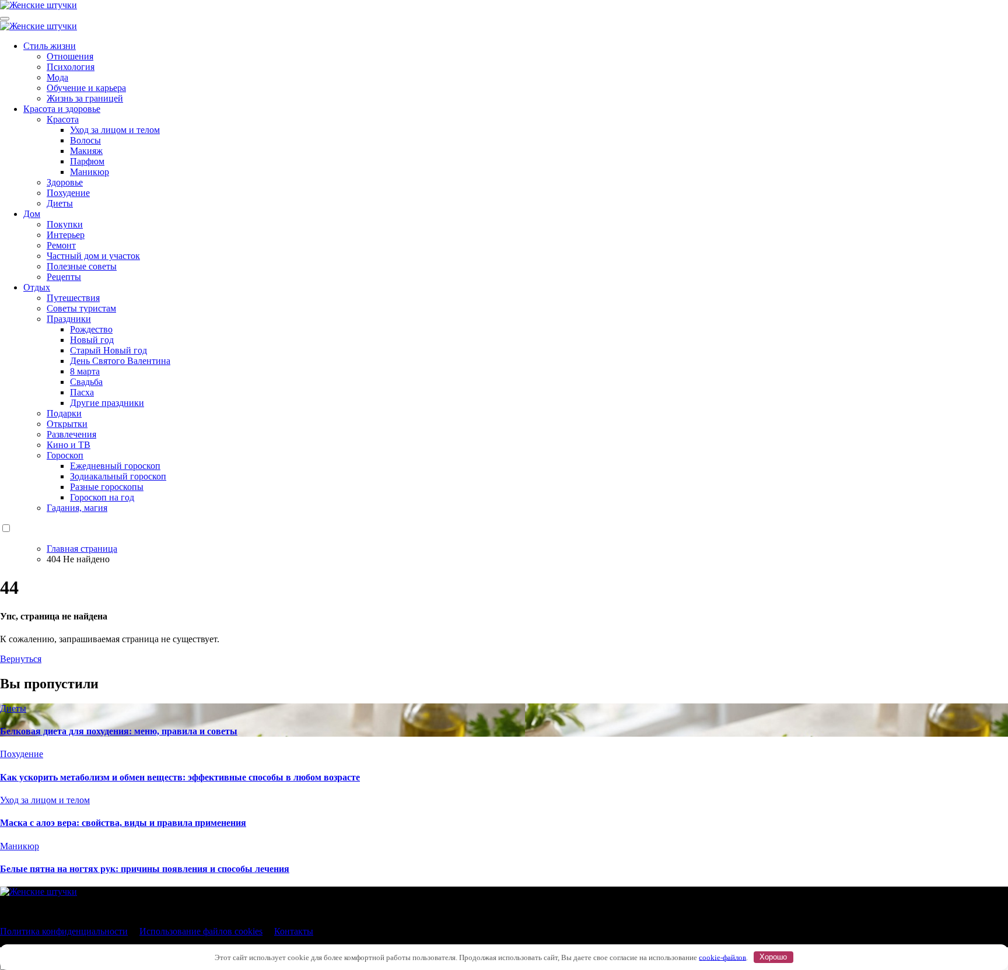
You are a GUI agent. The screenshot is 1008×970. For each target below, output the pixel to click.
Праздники (69, 319)
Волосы (85, 140)
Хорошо (773, 957)
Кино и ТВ (68, 445)
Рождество (91, 329)
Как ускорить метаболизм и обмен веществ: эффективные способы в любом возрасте (180, 777)
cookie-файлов (722, 957)
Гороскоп (65, 455)
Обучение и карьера (86, 88)
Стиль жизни (49, 46)
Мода (57, 77)
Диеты (60, 203)
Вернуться (20, 659)
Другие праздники (107, 403)
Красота (63, 119)
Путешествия (73, 298)
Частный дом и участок (93, 256)
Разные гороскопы (107, 487)
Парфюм (87, 161)
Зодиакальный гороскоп (118, 476)
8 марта (85, 371)
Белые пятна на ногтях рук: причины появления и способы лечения (144, 869)
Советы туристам (81, 308)
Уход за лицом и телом (115, 130)
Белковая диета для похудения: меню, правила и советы (118, 731)
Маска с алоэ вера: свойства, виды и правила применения (123, 823)
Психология (70, 67)
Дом (31, 214)
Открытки (67, 424)
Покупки (65, 224)
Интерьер (66, 235)
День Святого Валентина (120, 361)
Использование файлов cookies (200, 931)
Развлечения (71, 434)
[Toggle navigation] (4, 18)
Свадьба (86, 382)
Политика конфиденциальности (64, 931)
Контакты (293, 931)
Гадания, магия (77, 508)
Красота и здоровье (61, 109)
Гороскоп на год (102, 497)
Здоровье (65, 182)
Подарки (64, 413)
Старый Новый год (108, 350)
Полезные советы (82, 266)
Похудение (68, 193)
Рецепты (64, 277)
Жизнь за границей (85, 98)
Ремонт (61, 245)
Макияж (86, 151)
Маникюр (89, 172)
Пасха (82, 392)
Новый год (92, 340)
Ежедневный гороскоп (115, 466)
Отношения (70, 56)
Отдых (36, 287)
